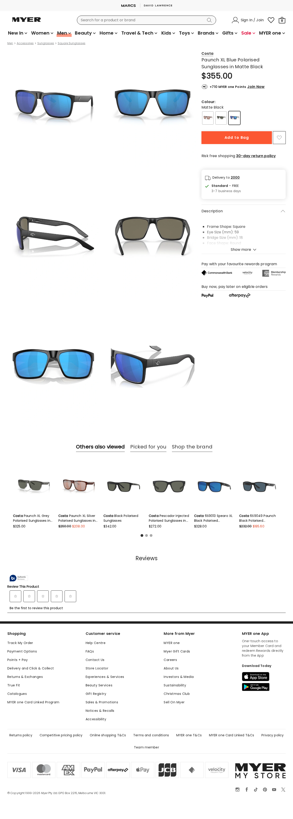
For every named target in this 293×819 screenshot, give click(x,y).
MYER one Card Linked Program (33, 702)
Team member (146, 747)
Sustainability (175, 685)
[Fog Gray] (221, 118)
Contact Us (95, 660)
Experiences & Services (105, 676)
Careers (170, 660)
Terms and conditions (151, 735)
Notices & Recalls (100, 710)
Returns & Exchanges (25, 676)
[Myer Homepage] (26, 22)
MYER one (172, 643)
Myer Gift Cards (177, 651)
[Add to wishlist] (279, 137)
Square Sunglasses (71, 43)
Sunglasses (45, 43)
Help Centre (96, 643)
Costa (207, 53)
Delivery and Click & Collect (30, 668)
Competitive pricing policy (61, 735)
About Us (171, 668)
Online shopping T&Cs (108, 735)
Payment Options (22, 651)
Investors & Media (179, 676)
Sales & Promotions (102, 702)
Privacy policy (272, 735)
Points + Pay (17, 660)
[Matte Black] (234, 118)
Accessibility (96, 719)
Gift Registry (96, 693)
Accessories (25, 43)
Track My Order (20, 643)
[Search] (210, 20)
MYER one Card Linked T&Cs (231, 735)
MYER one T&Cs (189, 735)
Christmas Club (177, 693)
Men (10, 43)
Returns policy (20, 735)
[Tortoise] (208, 118)
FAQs (90, 651)
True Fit (13, 685)
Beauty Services (99, 685)
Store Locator (97, 668)
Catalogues (17, 693)
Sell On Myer (174, 702)
